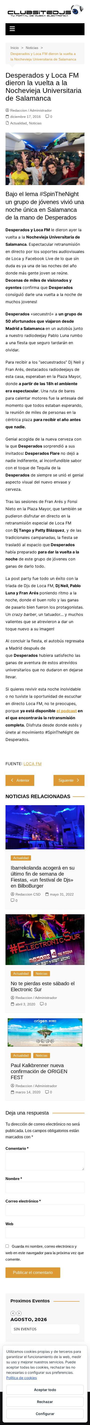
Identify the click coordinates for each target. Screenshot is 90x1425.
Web (9, 1224)
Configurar (45, 1414)
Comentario (17, 1148)
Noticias (35, 123)
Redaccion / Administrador (31, 110)
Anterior (22, 780)
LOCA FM (33, 763)
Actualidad (18, 123)
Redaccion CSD (28, 894)
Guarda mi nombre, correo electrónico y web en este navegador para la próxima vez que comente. (45, 1252)
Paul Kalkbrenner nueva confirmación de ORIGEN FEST (39, 1071)
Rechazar (45, 1402)
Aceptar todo (45, 1390)
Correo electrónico (23, 1201)
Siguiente (66, 780)
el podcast (66, 710)
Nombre (14, 1179)
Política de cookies (21, 1378)
